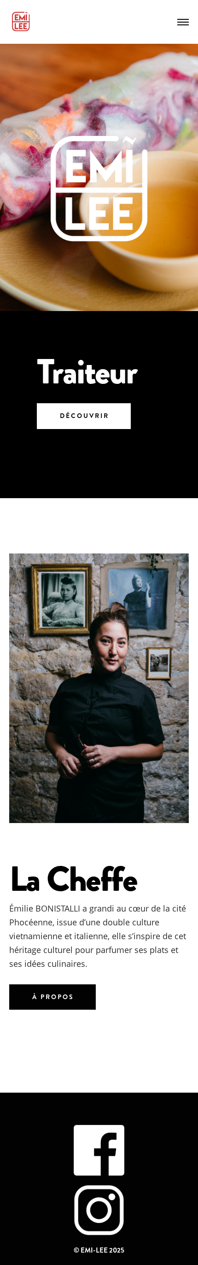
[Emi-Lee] (20, 22)
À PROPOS (53, 996)
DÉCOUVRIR (84, 415)
